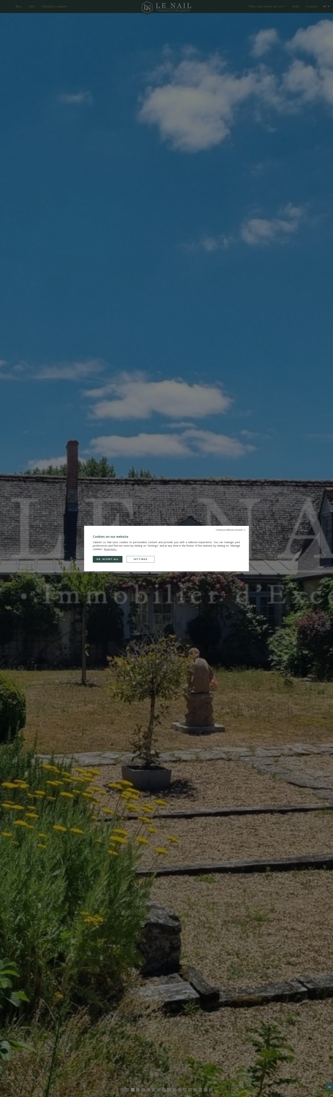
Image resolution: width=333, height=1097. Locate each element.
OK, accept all (107, 559)
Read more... (110, 549)
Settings (141, 559)
